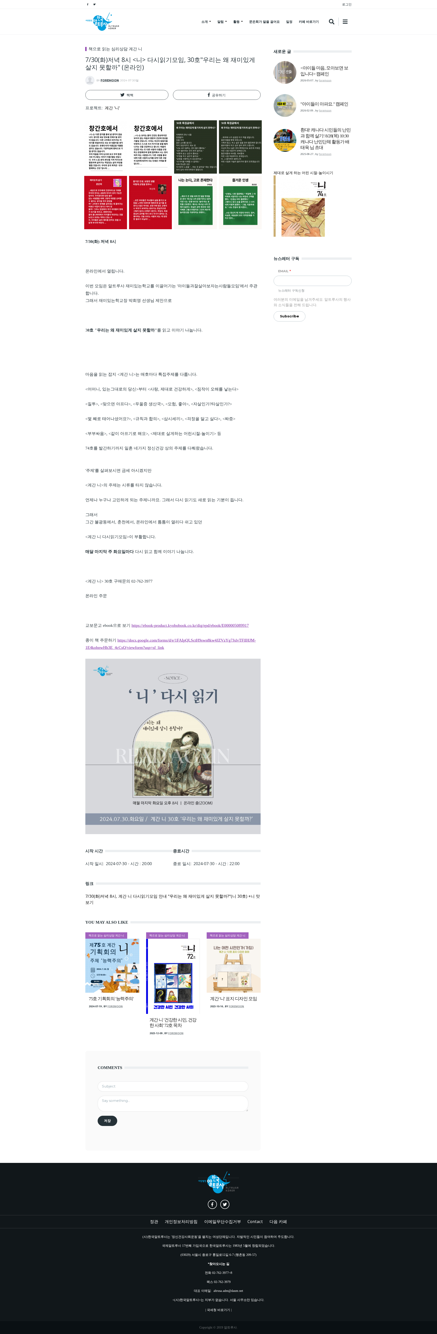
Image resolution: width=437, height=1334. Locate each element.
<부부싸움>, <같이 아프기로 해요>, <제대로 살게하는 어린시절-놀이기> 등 (153, 433)
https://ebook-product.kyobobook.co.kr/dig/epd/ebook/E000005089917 (190, 625)
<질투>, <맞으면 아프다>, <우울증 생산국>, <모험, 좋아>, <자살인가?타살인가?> (158, 404)
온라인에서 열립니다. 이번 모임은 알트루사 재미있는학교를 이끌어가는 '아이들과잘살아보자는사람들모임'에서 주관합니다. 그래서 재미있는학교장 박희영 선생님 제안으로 (171, 286)
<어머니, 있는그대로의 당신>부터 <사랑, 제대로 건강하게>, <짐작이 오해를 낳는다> (162, 389)
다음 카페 (278, 1221)
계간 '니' (112, 108)
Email (283, 271)
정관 (154, 1221)
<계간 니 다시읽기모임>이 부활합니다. (120, 537)
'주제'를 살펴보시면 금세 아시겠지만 (118, 470)
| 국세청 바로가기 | (218, 1310)
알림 (221, 21)
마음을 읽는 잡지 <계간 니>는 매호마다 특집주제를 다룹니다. (141, 374)
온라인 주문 (96, 596)
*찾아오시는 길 (218, 1264)
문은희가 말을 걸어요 (264, 21)
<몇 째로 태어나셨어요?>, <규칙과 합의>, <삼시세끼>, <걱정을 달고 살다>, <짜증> (160, 418)
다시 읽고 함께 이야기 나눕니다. (139, 551)
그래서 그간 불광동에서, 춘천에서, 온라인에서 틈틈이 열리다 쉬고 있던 (143, 518)
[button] (126, 95)
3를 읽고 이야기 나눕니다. (144, 330)
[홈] (102, 21)
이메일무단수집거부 (222, 1221)
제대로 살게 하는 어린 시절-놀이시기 (303, 172)
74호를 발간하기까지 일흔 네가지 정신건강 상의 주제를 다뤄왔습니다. (149, 448)
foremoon (110, 80)
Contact (255, 1221)
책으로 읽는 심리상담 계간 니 (115, 48)
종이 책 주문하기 (170, 644)
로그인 (347, 4)
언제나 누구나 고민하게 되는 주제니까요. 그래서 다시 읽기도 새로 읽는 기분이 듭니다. (164, 500)
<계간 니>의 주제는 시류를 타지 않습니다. (124, 485)
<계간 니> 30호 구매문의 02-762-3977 (118, 581)
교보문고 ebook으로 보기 (167, 625)
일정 (289, 21)
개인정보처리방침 (181, 1221)
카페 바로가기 (309, 21)
